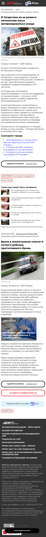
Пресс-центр (34, 427)
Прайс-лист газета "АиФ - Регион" (19, 446)
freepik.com (6, 281)
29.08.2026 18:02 (7, 234)
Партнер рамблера (22, 525)
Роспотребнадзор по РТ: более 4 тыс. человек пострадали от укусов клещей (25, 191)
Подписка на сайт (11, 439)
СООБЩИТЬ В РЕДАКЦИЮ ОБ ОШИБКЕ (19, 458)
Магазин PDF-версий (12, 430)
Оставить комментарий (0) (23, 393)
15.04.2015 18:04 (7, 10)
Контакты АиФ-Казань (13, 442)
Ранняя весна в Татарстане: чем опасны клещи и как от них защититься (25, 221)
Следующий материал (22, 530)
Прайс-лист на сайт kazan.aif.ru (18, 449)
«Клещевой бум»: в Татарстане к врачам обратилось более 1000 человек (20, 142)
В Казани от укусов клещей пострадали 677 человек (18, 153)
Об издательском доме (14, 427)
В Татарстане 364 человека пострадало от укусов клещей (18, 148)
